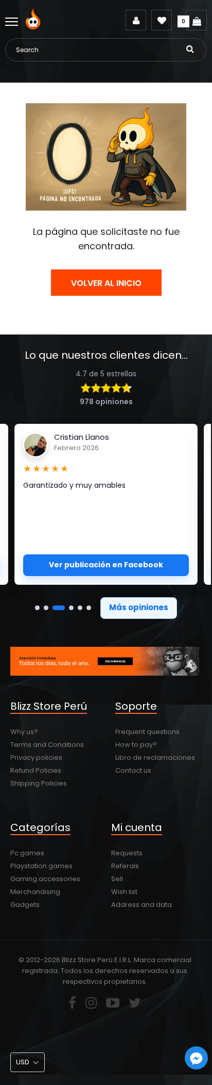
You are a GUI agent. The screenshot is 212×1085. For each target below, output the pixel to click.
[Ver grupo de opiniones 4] (71, 607)
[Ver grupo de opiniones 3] (58, 607)
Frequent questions (147, 732)
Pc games (27, 853)
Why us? (24, 732)
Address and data (141, 905)
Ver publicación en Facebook (106, 565)
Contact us (133, 770)
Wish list (124, 892)
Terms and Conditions (47, 744)
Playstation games (41, 866)
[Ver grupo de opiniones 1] (37, 607)
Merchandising (35, 892)
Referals (125, 866)
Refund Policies (35, 770)
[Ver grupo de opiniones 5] (80, 607)
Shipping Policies (38, 783)
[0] (196, 20)
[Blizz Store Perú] (35, 27)
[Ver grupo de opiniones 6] (88, 607)
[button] (27, 1062)
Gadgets (25, 905)
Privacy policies (36, 757)
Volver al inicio (106, 283)
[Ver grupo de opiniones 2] (46, 607)
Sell (117, 879)
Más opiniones (138, 607)
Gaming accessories (45, 879)
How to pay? (136, 744)
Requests (127, 853)
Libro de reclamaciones (155, 757)
